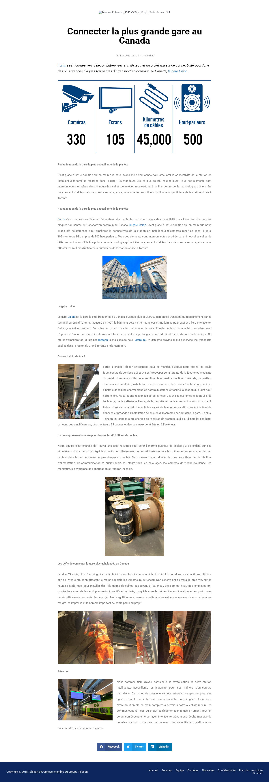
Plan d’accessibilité (251, 770)
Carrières (196, 12)
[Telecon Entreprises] (24, 12)
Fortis (62, 65)
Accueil (136, 12)
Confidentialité (227, 770)
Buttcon (103, 340)
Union (71, 316)
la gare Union (177, 71)
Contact (241, 12)
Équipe (176, 12)
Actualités (149, 55)
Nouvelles (219, 12)
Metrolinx (140, 340)
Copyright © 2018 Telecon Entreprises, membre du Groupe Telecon (47, 771)
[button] (109, 747)
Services (156, 12)
